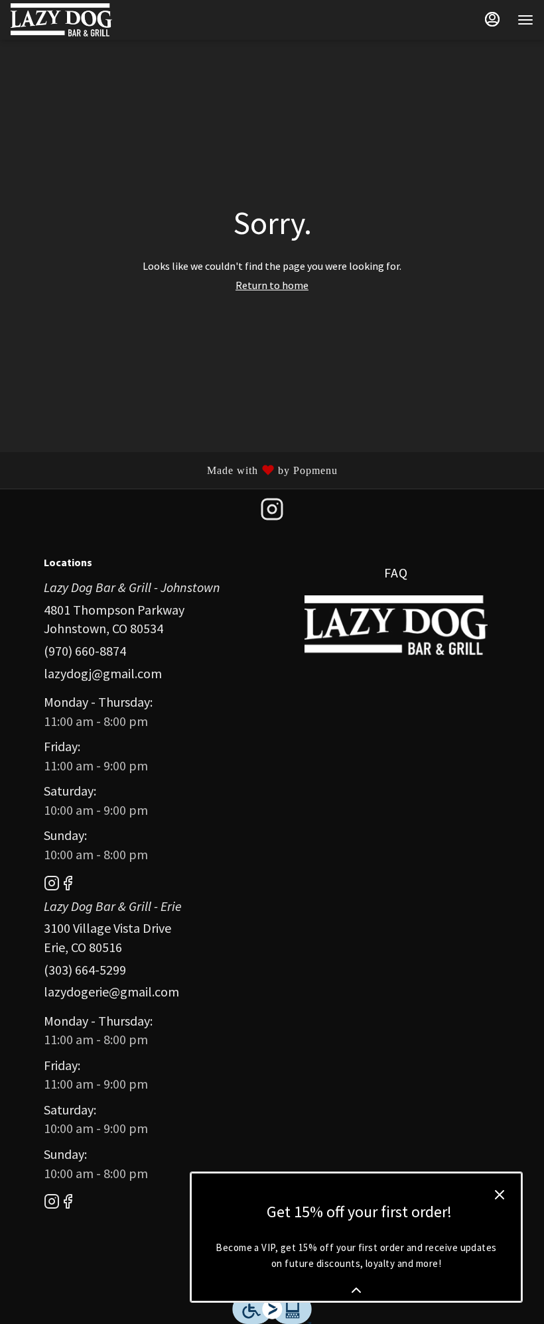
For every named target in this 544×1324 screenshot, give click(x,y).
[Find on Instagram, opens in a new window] (272, 513)
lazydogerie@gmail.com (111, 991)
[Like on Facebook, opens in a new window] (68, 885)
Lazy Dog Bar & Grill (396, 625)
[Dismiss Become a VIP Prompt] (499, 1195)
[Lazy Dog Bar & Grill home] (70, 19)
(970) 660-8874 (85, 650)
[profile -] (492, 19)
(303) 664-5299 (85, 969)
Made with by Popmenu (174, 470)
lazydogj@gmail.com (103, 673)
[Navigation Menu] (525, 20)
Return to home (272, 285)
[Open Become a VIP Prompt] (356, 1290)
